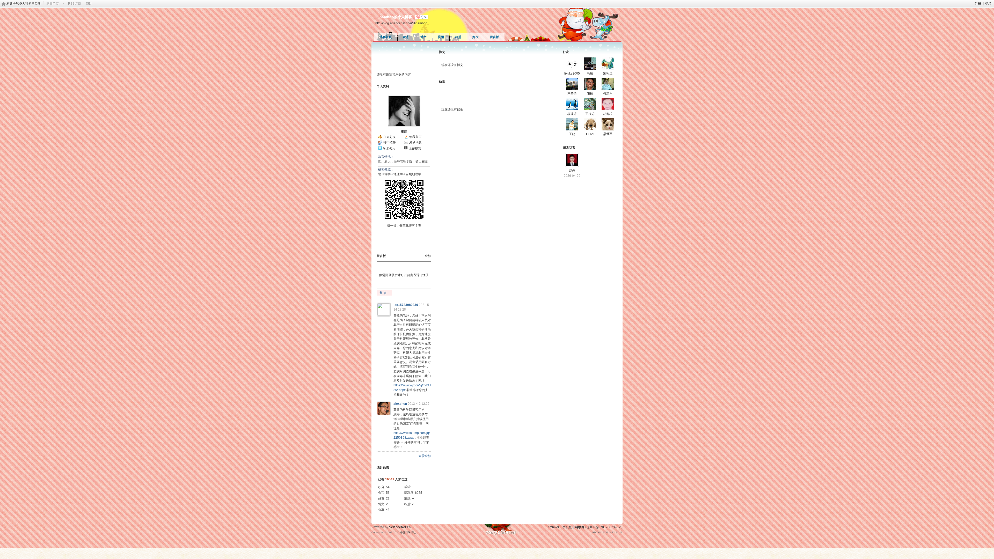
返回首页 (52, 3)
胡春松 (607, 114)
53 (388, 493)
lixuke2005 (572, 73)
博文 (423, 37)
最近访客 (569, 147)
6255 (418, 493)
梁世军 (607, 134)
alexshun (400, 404)
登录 (988, 3)
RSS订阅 (74, 3)
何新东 (607, 93)
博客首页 (385, 37)
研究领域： (386, 169)
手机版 (567, 527)
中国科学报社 (408, 532)
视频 (441, 37)
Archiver (553, 527)
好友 (475, 37)
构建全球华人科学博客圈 (23, 3)
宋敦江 (607, 73)
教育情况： (386, 157)
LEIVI (590, 134)
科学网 (579, 527)
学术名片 (389, 148)
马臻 (590, 73)
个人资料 (383, 86)
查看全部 (425, 456)
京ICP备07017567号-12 (604, 527)
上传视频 (415, 148)
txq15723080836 (405, 305)
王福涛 (590, 114)
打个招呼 (389, 142)
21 (388, 498)
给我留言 (415, 137)
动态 (406, 37)
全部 (428, 256)
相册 (458, 37)
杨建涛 (572, 114)
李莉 (404, 132)
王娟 (572, 134)
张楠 (590, 93)
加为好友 (389, 137)
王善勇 (572, 93)
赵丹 (572, 170)
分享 (424, 17)
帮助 (89, 3)
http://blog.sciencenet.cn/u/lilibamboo (401, 23)
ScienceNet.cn (400, 527)
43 (388, 510)
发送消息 (415, 142)
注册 (978, 3)
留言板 (494, 37)
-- (413, 487)
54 (388, 487)
